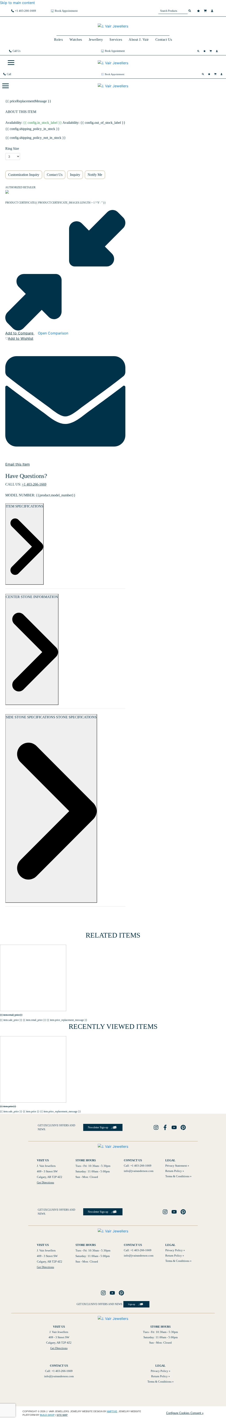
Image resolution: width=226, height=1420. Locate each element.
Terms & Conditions (177, 1176)
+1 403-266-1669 (34, 484)
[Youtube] (174, 1127)
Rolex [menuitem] (58, 39)
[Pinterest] (184, 1127)
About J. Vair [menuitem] (139, 39)
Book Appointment (66, 10)
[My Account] (213, 10)
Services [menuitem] (115, 39)
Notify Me (95, 175)
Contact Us (54, 175)
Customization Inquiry (23, 175)
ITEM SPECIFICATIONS (24, 506)
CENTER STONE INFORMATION (32, 597)
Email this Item (17, 464)
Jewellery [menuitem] (96, 39)
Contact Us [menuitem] (163, 39)
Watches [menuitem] (76, 39)
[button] (11, 62)
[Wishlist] (199, 10)
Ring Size (12, 148)
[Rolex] (198, 26)
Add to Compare (19, 333)
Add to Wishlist (20, 338)
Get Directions (45, 1182)
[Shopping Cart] (206, 10)
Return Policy (173, 1171)
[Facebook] (165, 1127)
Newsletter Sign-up (98, 1127)
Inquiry (75, 175)
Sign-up (131, 1304)
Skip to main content (17, 2)
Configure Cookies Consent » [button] (184, 1413)
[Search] (199, 51)
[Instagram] (156, 1127)
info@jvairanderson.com (138, 1171)
